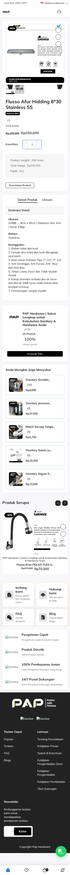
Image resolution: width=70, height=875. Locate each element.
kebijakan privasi (47, 746)
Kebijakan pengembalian (46, 773)
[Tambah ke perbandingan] (63, 534)
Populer (8, 739)
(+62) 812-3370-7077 (15, 3)
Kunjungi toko (35, 353)
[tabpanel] (35, 251)
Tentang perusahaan (50, 739)
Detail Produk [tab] (27, 200)
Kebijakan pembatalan (51, 782)
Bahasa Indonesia (54, 3)
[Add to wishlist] (63, 527)
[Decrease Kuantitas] (26, 144)
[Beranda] (7, 870)
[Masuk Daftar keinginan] (26, 870)
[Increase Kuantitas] (38, 144)
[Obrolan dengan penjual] (57, 333)
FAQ (6, 753)
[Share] (58, 44)
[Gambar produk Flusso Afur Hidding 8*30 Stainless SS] (35, 53)
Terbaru (8, 746)
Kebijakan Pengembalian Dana (49, 762)
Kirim (22, 831)
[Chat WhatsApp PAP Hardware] (61, 851)
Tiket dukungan (47, 789)
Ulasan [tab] (47, 200)
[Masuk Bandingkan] (63, 870)
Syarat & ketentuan (49, 753)
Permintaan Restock (20, 185)
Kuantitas (12, 144)
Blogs (7, 760)
